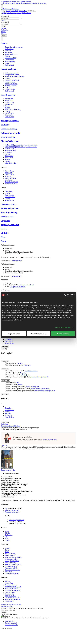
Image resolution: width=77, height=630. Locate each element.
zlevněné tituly (26, 365)
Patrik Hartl (8, 173)
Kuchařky (5, 125)
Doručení (4, 3)
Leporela (7, 111)
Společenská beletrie (11, 54)
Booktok (7, 161)
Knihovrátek (23, 3)
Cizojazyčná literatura (10, 141)
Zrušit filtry (4, 424)
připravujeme (25, 375)
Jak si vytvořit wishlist (12, 561)
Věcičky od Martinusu (10, 208)
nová (17, 382)
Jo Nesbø (8, 176)
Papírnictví (5, 221)
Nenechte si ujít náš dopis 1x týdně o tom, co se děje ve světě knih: (22, 608)
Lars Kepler (8, 180)
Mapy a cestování (8, 137)
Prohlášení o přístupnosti (12, 590)
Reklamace (8, 572)
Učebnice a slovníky (9, 129)
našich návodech (17, 260)
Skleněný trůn (9, 200)
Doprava (7, 550)
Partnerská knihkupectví (12, 512)
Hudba (4, 229)
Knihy (3, 11)
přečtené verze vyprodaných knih (44, 391)
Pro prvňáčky (9, 100)
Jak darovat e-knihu (11, 559)
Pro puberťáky (9, 102)
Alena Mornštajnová (11, 182)
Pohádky (7, 108)
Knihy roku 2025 (10, 150)
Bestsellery (8, 152)
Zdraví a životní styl (11, 84)
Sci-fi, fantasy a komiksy (12, 109)
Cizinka (7, 198)
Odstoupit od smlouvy (12, 573)
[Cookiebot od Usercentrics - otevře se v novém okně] (66, 295)
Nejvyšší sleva (9, 417)
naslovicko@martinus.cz (16, 520)
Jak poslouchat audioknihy (13, 557)
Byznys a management (12, 75)
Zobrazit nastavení (37, 334)
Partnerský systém (10, 585)
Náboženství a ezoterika (10, 133)
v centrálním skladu (31, 371)
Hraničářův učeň (10, 197)
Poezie (7, 63)
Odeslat (4, 612)
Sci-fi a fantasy (9, 49)
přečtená (20, 384)
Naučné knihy (9, 113)
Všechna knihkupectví (12, 510)
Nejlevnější (8, 415)
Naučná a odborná (8, 69)
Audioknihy (15, 11)
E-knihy (8, 11)
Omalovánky (9, 115)
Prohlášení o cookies (11, 588)
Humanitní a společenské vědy (14, 76)
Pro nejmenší (9, 99)
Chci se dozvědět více (63, 328)
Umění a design (10, 89)
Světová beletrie (10, 61)
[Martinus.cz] (10, 9)
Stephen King (9, 171)
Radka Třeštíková (10, 178)
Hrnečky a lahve (7, 217)
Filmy (3, 237)
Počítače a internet (10, 85)
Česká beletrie (9, 60)
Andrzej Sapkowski (11, 183)
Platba (7, 552)
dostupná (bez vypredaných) (40, 377)
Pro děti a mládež (8, 95)
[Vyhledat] (20, 24)
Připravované (9, 156)
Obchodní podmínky (11, 625)
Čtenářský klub (9, 594)
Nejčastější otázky (10, 562)
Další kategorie (9, 65)
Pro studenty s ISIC (11, 568)
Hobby (7, 87)
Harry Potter (9, 191)
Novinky (7, 154)
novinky (20, 363)
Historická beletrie (10, 58)
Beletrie (4, 43)
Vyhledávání (5, 16)
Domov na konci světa (8, 470)
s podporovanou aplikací (26, 285)
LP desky (4, 233)
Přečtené (21, 11)
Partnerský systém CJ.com (13, 587)
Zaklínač (7, 193)
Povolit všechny (62, 334)
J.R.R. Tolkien (9, 174)
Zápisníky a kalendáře (10, 225)
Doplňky (30, 11)
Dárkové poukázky (9, 204)
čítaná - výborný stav (32, 386)
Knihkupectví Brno (13, 3)
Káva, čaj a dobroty (9, 212)
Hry (25, 11)
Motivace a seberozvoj (12, 73)
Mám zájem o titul (10, 163)
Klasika (7, 56)
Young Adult (9, 104)
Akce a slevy (9, 157)
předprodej (22, 373)
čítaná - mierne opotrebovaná (40, 388)
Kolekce (7, 159)
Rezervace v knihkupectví (13, 564)
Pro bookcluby (9, 601)
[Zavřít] (1, 403)
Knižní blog (37, 3)
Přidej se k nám (10, 592)
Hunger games (9, 195)
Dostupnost (5, 369)
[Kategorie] (34, 11)
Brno (6, 508)
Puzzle (3, 241)
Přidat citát (4, 445)
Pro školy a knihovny (11, 566)
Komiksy (8, 50)
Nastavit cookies (10, 621)
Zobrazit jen (5, 361)
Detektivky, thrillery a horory (14, 47)
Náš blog (8, 581)
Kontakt (43, 3)
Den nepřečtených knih (12, 597)
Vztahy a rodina (10, 82)
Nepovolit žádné (14, 334)
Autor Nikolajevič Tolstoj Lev (10, 426)
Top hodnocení (9, 410)
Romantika (8, 52)
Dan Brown (8, 341)
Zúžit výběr (5, 394)
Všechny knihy (9, 148)
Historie (7, 78)
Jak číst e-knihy (10, 555)
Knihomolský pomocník (50, 439)
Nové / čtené (5, 380)
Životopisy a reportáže (12, 80)
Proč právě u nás (10, 553)
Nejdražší (8, 413)
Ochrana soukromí (11, 623)
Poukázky (30, 3)
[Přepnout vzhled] (2, 6)
